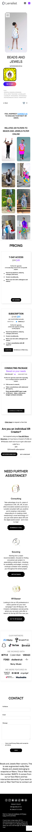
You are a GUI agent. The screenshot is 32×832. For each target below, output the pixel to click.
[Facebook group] (26, 800)
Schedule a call (16, 528)
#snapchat (22, 97)
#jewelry (7, 96)
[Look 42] (8, 227)
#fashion (18, 92)
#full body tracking (10, 94)
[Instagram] (9, 800)
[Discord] (22, 800)
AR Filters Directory (22, 824)
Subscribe (8, 350)
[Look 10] (8, 201)
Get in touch (16, 574)
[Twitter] (16, 800)
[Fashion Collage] (23, 175)
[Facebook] (6, 800)
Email (4, 715)
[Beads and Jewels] (8, 149)
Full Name (5, 706)
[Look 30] (23, 201)
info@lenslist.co (16, 807)
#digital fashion (9, 92)
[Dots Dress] (23, 149)
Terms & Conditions (13, 814)
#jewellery (22, 94)
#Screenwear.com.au (11, 97)
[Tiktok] (19, 800)
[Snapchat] (13, 800)
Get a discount (25, 454)
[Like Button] (24, 103)
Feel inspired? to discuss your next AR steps (16, 116)
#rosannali (23, 96)
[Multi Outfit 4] (23, 227)
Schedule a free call (21, 350)
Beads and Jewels (16, 59)
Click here (8, 422)
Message (5, 723)
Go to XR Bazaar (16, 619)
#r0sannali (14, 96)
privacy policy (16, 804)
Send (16, 750)
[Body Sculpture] (8, 175)
